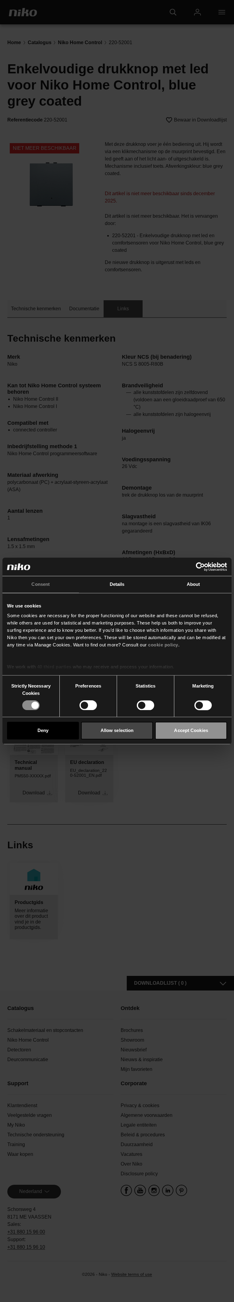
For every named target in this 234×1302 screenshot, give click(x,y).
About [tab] (193, 584)
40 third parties (54, 666)
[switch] (88, 705)
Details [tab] (117, 584)
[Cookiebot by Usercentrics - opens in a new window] (200, 566)
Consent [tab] (40, 584)
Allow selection (117, 730)
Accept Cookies (191, 730)
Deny (42, 730)
